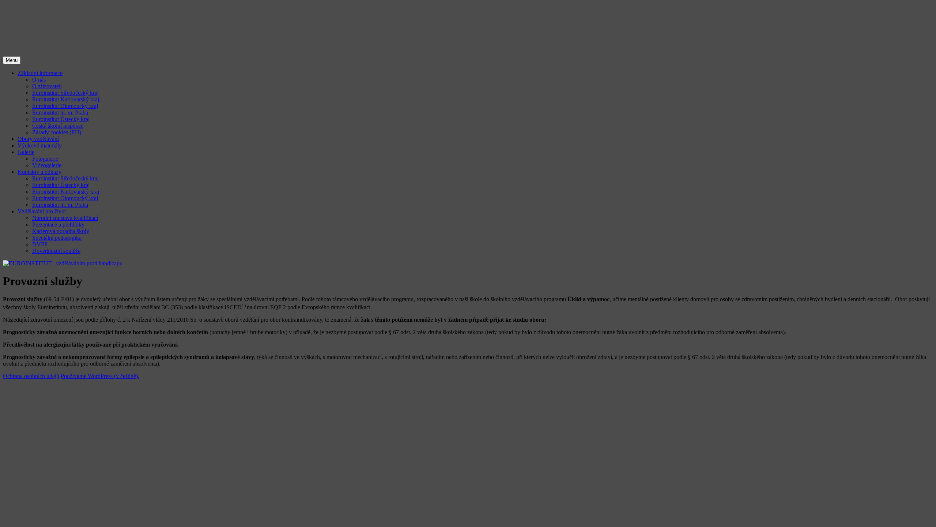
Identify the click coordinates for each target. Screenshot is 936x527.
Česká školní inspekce (57, 126)
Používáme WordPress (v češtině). (100, 376)
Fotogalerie (45, 159)
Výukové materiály (40, 145)
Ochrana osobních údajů (31, 376)
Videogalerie (46, 165)
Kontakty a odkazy (39, 172)
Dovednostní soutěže (56, 251)
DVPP (40, 244)
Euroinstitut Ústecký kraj (61, 119)
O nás (39, 79)
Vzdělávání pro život (42, 211)
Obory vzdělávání (38, 139)
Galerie (26, 152)
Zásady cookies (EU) (56, 132)
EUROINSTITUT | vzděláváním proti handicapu (124, 14)
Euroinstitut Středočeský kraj (65, 93)
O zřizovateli (47, 86)
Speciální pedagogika (57, 238)
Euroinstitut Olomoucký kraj (65, 106)
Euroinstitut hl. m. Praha (60, 112)
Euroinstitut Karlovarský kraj (65, 99)
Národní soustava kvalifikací (65, 218)
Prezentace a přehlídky (58, 224)
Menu (12, 60)
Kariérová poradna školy (60, 231)
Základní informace (40, 73)
